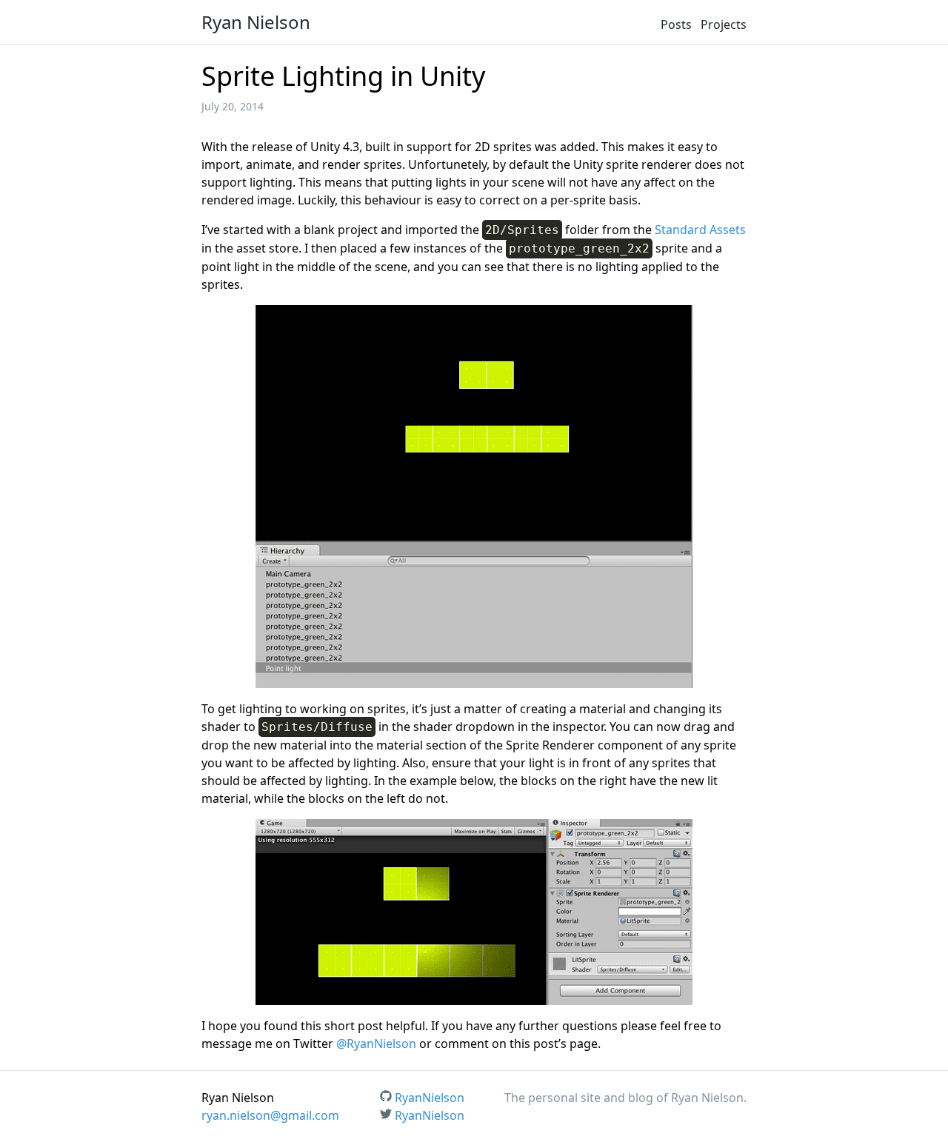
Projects (724, 24)
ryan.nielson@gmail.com (270, 1115)
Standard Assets (700, 229)
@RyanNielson (376, 1043)
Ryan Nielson (255, 22)
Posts (676, 24)
